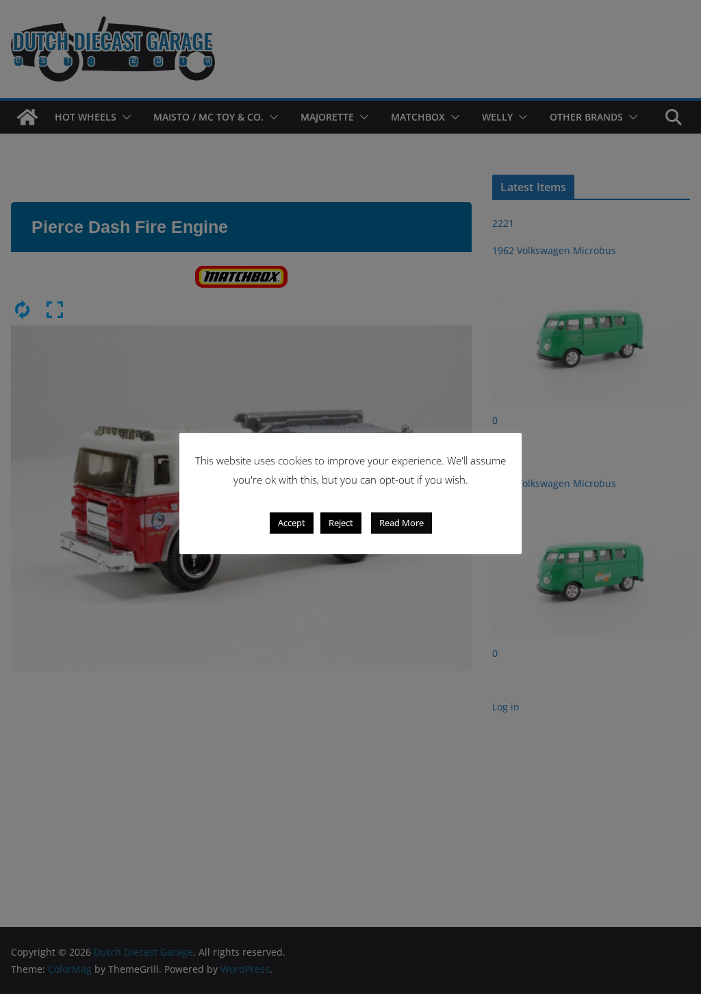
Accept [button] (291, 523)
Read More (401, 523)
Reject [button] (341, 523)
